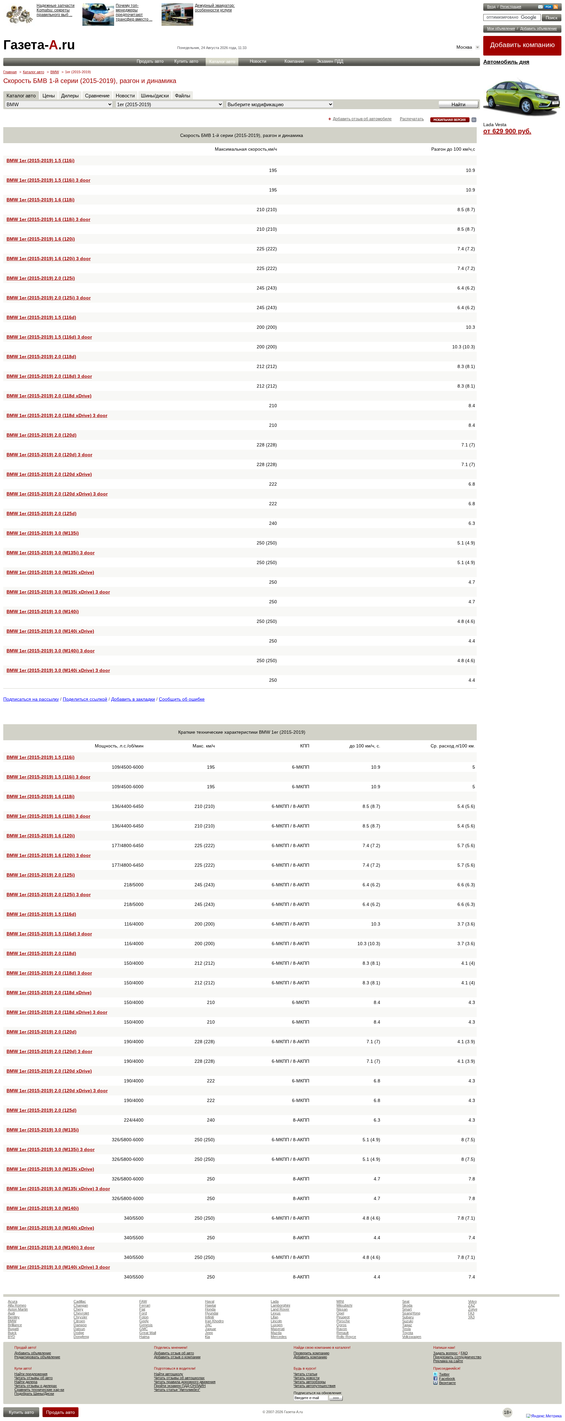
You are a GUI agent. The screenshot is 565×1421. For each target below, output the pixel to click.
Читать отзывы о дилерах (35, 1386)
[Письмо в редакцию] (540, 7)
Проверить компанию (311, 1353)
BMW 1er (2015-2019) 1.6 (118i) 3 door (48, 219)
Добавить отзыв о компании (177, 1357)
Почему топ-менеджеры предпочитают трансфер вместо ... (134, 12)
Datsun (79, 1329)
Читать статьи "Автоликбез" (177, 1390)
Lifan (274, 1317)
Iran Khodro (214, 1321)
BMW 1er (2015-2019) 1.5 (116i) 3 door (48, 180)
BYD (11, 1337)
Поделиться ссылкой (85, 699)
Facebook (447, 1378)
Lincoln (276, 1321)
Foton (143, 1317)
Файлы (182, 95)
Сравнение (97, 95)
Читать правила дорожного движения (184, 1382)
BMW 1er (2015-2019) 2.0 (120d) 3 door (49, 454)
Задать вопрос (445, 1353)
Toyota (407, 1333)
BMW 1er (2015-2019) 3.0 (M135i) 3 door (50, 552)
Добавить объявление (538, 28)
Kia (207, 1337)
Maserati (277, 1329)
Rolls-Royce (346, 1337)
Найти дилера (25, 1382)
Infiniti (209, 1317)
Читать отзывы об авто (33, 1378)
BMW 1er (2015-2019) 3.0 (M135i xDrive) (50, 572)
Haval (209, 1301)
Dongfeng (81, 1337)
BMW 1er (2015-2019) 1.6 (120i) (41, 239)
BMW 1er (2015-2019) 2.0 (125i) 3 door (49, 297)
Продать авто (150, 61)
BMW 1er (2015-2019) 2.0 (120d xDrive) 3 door (57, 493)
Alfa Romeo (17, 1305)
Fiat (142, 1309)
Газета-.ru (39, 45)
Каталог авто (222, 61)
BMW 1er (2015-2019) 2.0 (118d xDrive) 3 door (57, 415)
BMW (54, 72)
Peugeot (343, 1317)
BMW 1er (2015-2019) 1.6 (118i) (41, 199)
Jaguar (210, 1329)
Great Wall (147, 1333)
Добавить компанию (522, 44)
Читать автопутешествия (314, 1386)
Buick (12, 1333)
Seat (405, 1301)
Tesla (406, 1329)
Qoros (341, 1325)
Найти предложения (30, 1374)
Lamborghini (280, 1305)
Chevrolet (81, 1313)
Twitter (444, 1374)
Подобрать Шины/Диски (34, 1394)
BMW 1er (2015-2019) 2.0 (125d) (42, 513)
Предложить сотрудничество (457, 1357)
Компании (294, 61)
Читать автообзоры (310, 1382)
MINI (340, 1301)
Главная (10, 72)
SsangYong (411, 1313)
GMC (143, 1329)
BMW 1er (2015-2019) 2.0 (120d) (42, 435)
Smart (407, 1309)
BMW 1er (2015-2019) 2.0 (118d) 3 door (49, 376)
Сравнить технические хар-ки (39, 1390)
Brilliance (15, 1325)
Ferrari (144, 1305)
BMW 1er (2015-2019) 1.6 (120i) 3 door (49, 258)
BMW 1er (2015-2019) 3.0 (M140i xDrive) (50, 631)
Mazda (276, 1333)
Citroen (79, 1321)
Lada (275, 1301)
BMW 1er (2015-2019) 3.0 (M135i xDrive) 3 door (58, 591)
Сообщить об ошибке (182, 699)
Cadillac (80, 1301)
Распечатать (412, 119)
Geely (144, 1321)
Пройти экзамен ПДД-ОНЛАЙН (180, 1386)
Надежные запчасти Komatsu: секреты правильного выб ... (56, 10)
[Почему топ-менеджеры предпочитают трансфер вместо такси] (98, 24)
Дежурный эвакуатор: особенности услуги (215, 7)
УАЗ (471, 1317)
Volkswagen (411, 1337)
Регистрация (510, 6)
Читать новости (306, 1378)
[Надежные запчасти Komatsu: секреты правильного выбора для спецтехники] (19, 24)
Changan (81, 1305)
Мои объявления (501, 28)
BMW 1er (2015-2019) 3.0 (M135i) (43, 533)
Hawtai (210, 1305)
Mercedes (279, 1337)
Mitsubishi (344, 1305)
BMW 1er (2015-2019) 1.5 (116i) (41, 160)
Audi (11, 1313)
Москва (464, 47)
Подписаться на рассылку (31, 699)
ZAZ (471, 1305)
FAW (143, 1301)
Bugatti (13, 1329)
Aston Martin (18, 1309)
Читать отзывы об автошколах (179, 1378)
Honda (210, 1309)
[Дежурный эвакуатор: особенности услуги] (177, 24)
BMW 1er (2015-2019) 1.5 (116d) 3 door (49, 337)
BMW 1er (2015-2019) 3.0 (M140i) (43, 611)
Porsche (343, 1321)
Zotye (472, 1309)
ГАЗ (471, 1313)
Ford (143, 1313)
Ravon (341, 1329)
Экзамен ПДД (330, 61)
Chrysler (80, 1317)
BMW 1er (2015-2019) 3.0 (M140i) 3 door (50, 650)
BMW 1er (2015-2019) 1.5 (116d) (41, 317)
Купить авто (186, 61)
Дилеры (70, 95)
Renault (342, 1333)
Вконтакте (447, 1383)
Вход (491, 6)
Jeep (209, 1333)
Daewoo (80, 1325)
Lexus (276, 1313)
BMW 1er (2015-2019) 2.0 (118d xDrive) (49, 395)
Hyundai (211, 1313)
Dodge (79, 1333)
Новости (258, 61)
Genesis (146, 1325)
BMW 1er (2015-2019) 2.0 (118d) (41, 356)
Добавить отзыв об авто (174, 1353)
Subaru (408, 1317)
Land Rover (280, 1309)
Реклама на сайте (448, 1361)
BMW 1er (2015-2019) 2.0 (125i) (41, 278)
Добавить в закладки (133, 699)
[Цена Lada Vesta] (522, 119)
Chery (78, 1309)
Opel (340, 1313)
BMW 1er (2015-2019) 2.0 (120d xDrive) (49, 474)
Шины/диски (155, 95)
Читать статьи (305, 1374)
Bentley (14, 1317)
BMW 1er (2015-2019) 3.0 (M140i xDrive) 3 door (58, 670)
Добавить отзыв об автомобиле (362, 119)
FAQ (464, 1353)
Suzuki (407, 1321)
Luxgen (276, 1325)
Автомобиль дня (506, 62)
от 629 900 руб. (507, 131)
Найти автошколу (168, 1374)
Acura (12, 1301)
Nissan (342, 1309)
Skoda (407, 1305)
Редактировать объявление (37, 1357)
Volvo (472, 1301)
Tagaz (407, 1325)
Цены (49, 95)
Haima (144, 1337)
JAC (208, 1325)
